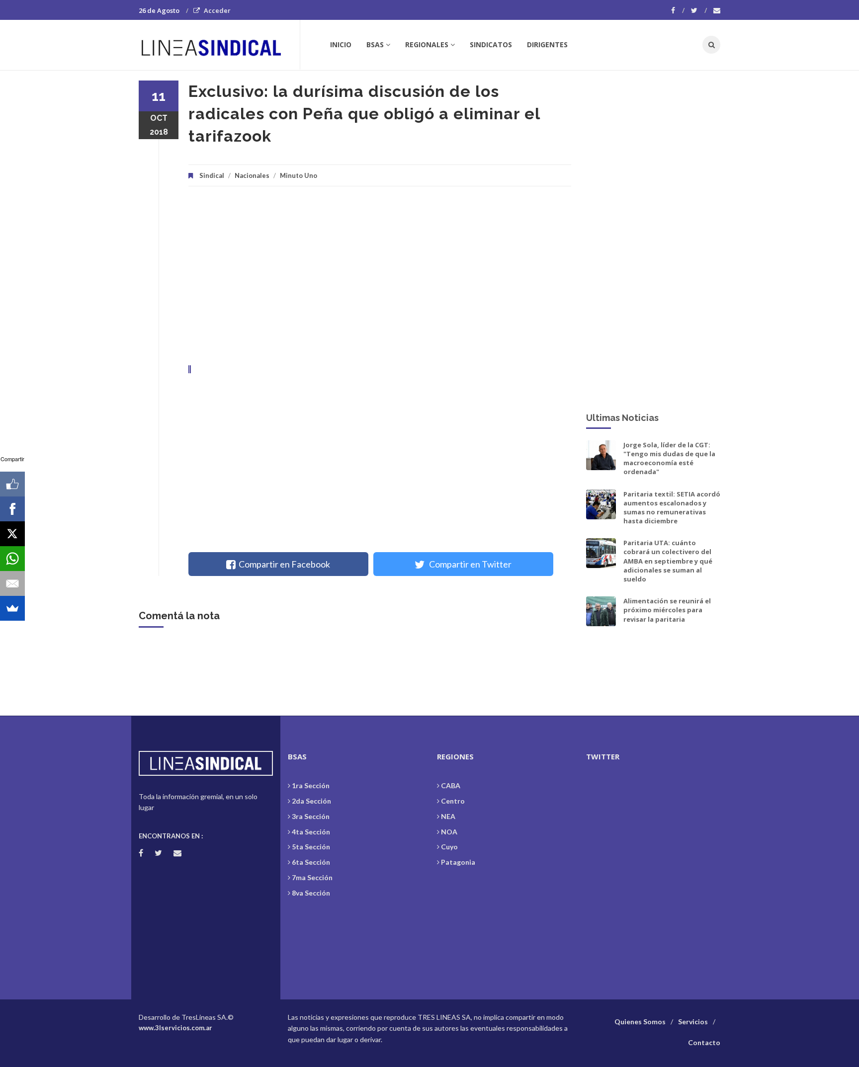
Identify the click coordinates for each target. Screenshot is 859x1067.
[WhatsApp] (12, 558)
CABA (450, 785)
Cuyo (449, 846)
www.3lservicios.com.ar (175, 1028)
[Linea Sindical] (219, 45)
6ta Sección (311, 862)
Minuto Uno (298, 175)
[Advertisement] (379, 280)
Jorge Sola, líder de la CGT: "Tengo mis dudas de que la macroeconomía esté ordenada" (669, 458)
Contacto (704, 1042)
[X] (12, 533)
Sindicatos (491, 44)
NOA (449, 831)
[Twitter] (699, 10)
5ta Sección (311, 846)
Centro (453, 801)
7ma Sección (312, 877)
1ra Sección (311, 785)
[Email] (12, 583)
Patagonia (458, 862)
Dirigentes (547, 44)
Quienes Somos (640, 1021)
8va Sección (311, 893)
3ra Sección (311, 816)
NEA (448, 816)
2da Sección (311, 801)
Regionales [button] (426, 44)
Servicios (693, 1021)
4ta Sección (311, 831)
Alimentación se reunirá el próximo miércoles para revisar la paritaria (667, 609)
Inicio (340, 44)
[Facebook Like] (12, 484)
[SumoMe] (12, 608)
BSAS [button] (375, 44)
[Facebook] (678, 10)
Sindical (211, 175)
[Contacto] (716, 10)
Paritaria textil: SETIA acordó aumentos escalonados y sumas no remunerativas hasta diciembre (671, 508)
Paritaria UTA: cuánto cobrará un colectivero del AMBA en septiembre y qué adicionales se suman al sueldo (667, 560)
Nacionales (252, 175)
